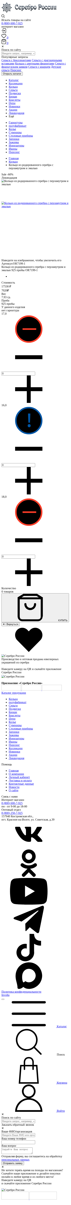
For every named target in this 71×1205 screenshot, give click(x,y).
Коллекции (16, 748)
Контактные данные (21, 783)
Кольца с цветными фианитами (34, 63)
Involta (5, 995)
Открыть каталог (12, 73)
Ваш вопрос (8, 1145)
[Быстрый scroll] (2, 999)
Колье (12, 129)
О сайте (13, 790)
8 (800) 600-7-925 (12, 23)
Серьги (13, 705)
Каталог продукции (13, 692)
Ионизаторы (16, 145)
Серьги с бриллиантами (16, 60)
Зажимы (14, 142)
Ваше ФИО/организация (16, 1131)
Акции (13, 754)
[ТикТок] (28, 960)
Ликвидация (16, 758)
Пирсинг (15, 70)
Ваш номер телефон (13, 1138)
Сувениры (15, 132)
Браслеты (14, 715)
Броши (13, 712)
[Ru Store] (52, 689)
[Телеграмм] (28, 932)
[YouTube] (28, 904)
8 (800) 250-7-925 (12, 813)
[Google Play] (11, 689)
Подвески (15, 708)
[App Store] (32, 689)
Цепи (12, 718)
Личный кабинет (19, 777)
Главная (14, 158)
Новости (14, 787)
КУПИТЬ (63, 620)
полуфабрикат (17, 125)
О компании (16, 773)
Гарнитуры (16, 122)
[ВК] (28, 847)
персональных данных (15, 1159)
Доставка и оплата (20, 780)
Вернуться (12, 624)
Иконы (13, 148)
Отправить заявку (13, 1163)
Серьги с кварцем (39, 66)
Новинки (14, 751)
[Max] (28, 988)
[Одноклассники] (28, 875)
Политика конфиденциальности (21, 991)
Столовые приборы (21, 135)
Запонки (14, 139)
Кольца (13, 161)
